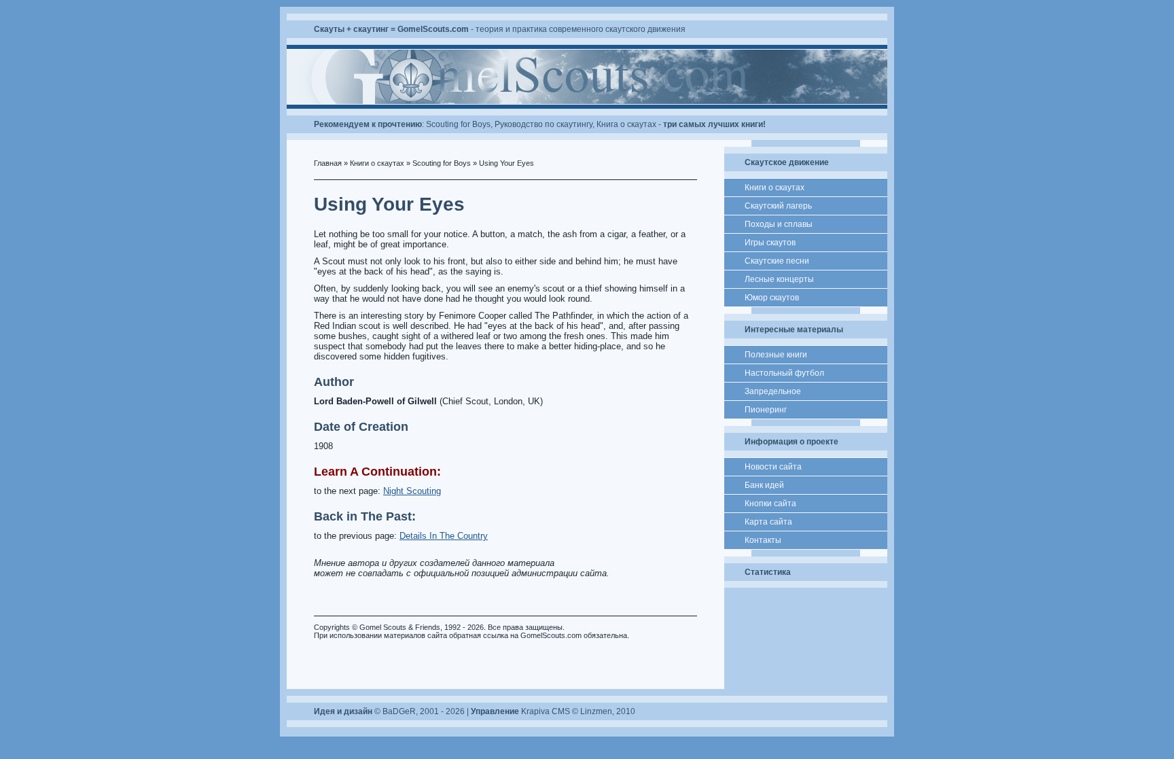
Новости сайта (773, 467)
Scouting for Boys (458, 124)
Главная (328, 163)
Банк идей (764, 485)
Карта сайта (768, 522)
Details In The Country (443, 536)
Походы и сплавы (779, 224)
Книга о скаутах (626, 124)
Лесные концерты (779, 279)
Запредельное (773, 391)
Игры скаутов (770, 242)
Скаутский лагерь (778, 206)
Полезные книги (776, 354)
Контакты (763, 540)
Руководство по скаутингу (543, 124)
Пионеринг (766, 409)
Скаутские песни (777, 261)
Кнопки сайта (770, 503)
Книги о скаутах (377, 163)
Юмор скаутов (772, 297)
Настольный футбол (784, 373)
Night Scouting (412, 491)
